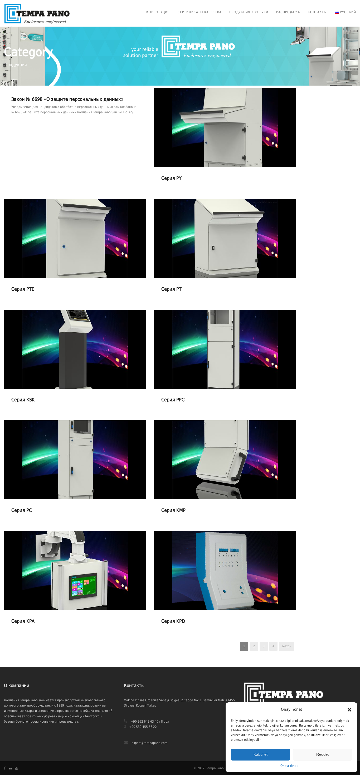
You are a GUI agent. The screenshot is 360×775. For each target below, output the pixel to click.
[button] (349, 709)
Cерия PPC (172, 399)
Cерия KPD (173, 621)
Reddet (322, 754)
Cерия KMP (173, 510)
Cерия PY (171, 178)
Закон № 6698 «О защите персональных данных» (67, 99)
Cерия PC (21, 510)
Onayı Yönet (289, 766)
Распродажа (288, 12)
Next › (286, 646)
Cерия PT (171, 289)
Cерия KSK (23, 399)
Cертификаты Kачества (199, 12)
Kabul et (260, 754)
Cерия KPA (23, 621)
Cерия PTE (22, 289)
